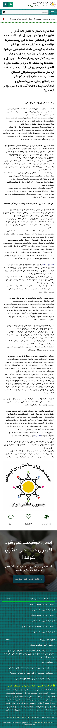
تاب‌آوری (37, 435)
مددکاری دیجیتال (47, 264)
